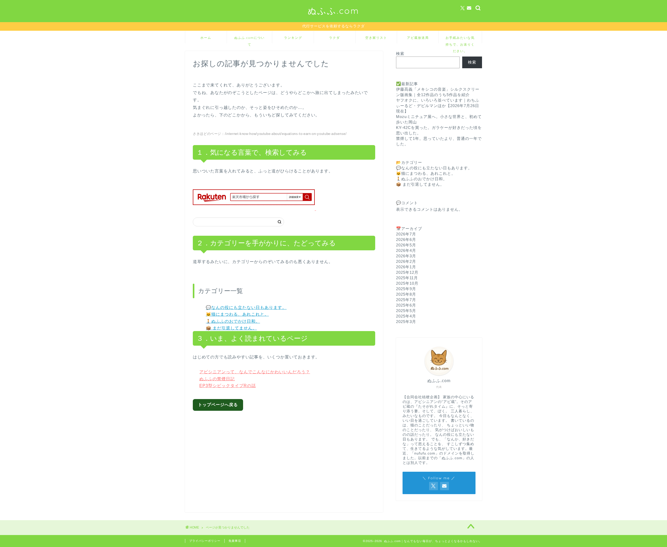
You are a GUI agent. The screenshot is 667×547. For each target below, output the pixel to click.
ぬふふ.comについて (249, 39)
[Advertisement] (288, 457)
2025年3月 (406, 321)
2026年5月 (406, 245)
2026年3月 (406, 256)
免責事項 (234, 540)
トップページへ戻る (218, 404)
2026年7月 (406, 234)
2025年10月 (407, 283)
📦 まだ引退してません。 (231, 328)
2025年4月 (406, 316)
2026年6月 (406, 239)
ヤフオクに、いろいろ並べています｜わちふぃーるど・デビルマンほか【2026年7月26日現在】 (437, 105)
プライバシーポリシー (204, 540)
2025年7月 (406, 299)
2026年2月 (406, 261)
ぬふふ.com (333, 10)
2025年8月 (406, 294)
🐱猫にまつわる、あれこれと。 (237, 314)
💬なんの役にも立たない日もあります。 (246, 307)
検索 (400, 53)
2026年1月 (406, 267)
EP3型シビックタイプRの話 (227, 385)
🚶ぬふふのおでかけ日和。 (233, 321)
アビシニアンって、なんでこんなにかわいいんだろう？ (254, 372)
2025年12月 (407, 272)
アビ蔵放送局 (418, 38)
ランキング (293, 38)
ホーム (205, 38)
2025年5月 (406, 310)
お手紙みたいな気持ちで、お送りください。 (460, 39)
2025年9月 (406, 289)
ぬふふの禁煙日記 (217, 379)
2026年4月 (406, 250)
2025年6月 (406, 305)
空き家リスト (376, 38)
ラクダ (334, 38)
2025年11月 (407, 278)
